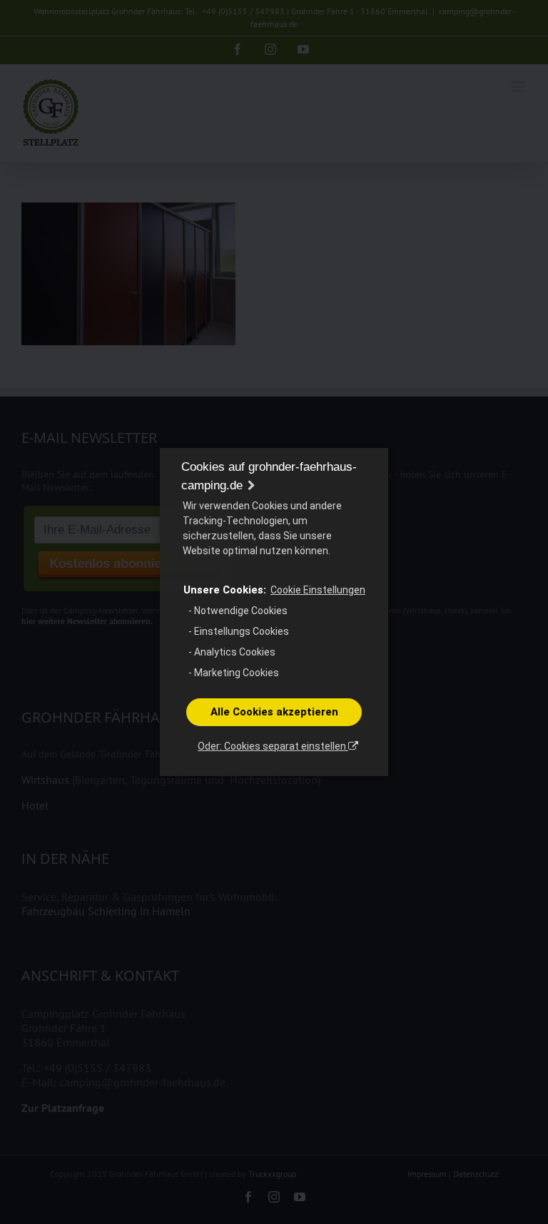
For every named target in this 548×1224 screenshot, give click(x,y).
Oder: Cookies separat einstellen (273, 746)
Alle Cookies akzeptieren (274, 711)
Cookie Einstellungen (317, 590)
